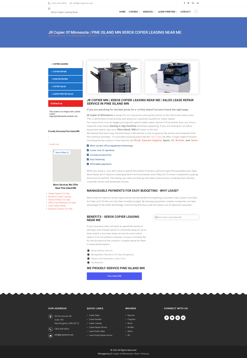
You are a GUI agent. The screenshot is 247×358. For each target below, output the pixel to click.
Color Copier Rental (57, 206)
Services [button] (148, 12)
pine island (92, 36)
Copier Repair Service (98, 327)
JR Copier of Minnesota (121, 353)
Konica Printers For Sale (59, 199)
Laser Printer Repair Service (100, 335)
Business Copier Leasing (59, 196)
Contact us (56, 103)
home (122, 12)
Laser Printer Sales (62, 94)
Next (136, 353)
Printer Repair (60, 79)
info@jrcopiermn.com (83, 3)
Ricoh (137, 140)
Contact (185, 12)
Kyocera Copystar (152, 140)
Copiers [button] (133, 12)
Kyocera (131, 315)
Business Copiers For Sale (60, 209)
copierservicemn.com (57, 36)
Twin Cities (156, 136)
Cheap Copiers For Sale (59, 193)
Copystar (131, 319)
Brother (179, 140)
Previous (145, 353)
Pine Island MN (114, 276)
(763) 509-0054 (59, 3)
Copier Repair (59, 72)
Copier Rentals (95, 319)
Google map (54, 144)
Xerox (194, 140)
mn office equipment (77, 36)
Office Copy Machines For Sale (62, 202)
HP (172, 140)
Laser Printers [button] (167, 12)
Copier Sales (59, 86)
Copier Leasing (60, 64)
